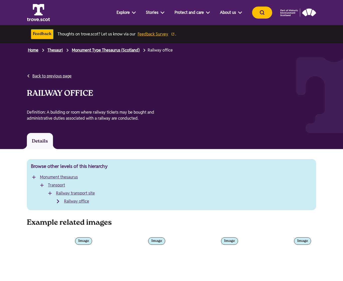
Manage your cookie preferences (47, 241)
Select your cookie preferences (298, 271)
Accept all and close (297, 248)
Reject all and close (297, 260)
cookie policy (143, 267)
